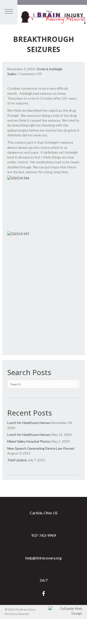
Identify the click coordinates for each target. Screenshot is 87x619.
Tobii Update (17, 460)
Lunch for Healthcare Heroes (29, 423)
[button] (44, 593)
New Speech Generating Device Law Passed (40, 448)
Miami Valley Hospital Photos (29, 441)
